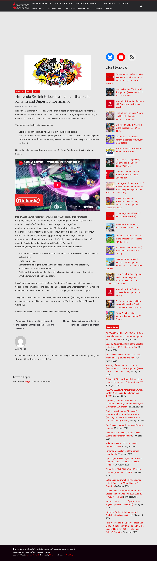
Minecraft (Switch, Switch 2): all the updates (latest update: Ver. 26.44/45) (129, 238)
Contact (98, 9)
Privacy (109, 9)
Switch (29, 91)
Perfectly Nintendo (33, 555)
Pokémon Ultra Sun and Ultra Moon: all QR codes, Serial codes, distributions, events (128, 304)
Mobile (69, 9)
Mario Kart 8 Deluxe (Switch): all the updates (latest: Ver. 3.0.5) (129, 128)
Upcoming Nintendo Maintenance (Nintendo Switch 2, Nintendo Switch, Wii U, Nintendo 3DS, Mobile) (124, 403)
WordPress (53, 555)
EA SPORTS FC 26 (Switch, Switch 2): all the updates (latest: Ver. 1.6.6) (128, 162)
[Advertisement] (78, 29)
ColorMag (69, 555)
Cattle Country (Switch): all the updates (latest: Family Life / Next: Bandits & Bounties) (123, 483)
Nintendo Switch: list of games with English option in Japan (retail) (130, 104)
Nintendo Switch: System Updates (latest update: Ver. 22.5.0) (128, 292)
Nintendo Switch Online (86, 3)
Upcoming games (55, 9)
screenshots (20, 91)
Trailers (36, 91)
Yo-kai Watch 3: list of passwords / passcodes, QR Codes (128, 316)
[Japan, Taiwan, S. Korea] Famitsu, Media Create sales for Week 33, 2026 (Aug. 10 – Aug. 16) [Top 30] (124, 493)
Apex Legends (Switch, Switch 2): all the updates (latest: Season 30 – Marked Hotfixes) (124, 461)
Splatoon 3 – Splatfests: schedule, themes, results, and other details (129, 139)
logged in (29, 381)
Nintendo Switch (62, 3)
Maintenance (38, 9)
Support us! (83, 9)
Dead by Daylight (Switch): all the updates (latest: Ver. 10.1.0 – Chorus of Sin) (129, 92)
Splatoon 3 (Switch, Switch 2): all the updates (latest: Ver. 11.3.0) (129, 250)
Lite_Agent (34, 106)
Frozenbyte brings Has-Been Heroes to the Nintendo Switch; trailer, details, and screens (35, 325)
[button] (50, 3)
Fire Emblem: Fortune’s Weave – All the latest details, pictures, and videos (129, 116)
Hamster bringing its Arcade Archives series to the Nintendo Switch (81, 323)
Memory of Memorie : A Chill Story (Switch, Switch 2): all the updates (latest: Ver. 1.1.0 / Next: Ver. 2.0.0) (124, 368)
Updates (122, 3)
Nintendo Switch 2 (40, 3)
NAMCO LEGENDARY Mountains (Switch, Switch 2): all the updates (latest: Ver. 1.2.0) (124, 393)
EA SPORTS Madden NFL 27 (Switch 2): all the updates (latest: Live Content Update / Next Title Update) (125, 336)
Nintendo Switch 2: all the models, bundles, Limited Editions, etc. (127, 174)
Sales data (108, 3)
